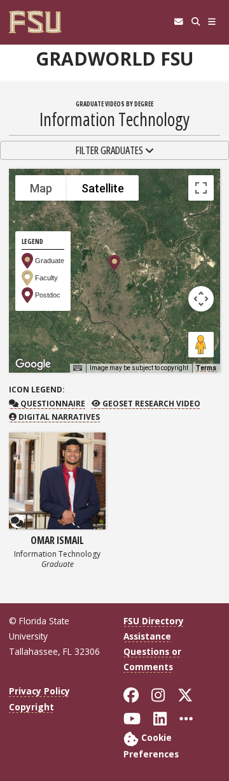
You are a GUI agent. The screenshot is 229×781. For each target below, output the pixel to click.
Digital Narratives (58, 417)
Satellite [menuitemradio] (102, 188)
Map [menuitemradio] (41, 188)
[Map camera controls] (201, 299)
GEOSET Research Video (150, 403)
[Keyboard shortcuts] (77, 368)
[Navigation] (212, 21)
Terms (206, 367)
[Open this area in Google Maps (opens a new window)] (33, 364)
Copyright (31, 707)
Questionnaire (51, 403)
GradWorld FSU (114, 59)
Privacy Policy (39, 691)
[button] (114, 263)
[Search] (195, 21)
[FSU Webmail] (178, 21)
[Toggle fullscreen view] (201, 188)
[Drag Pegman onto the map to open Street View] (201, 344)
